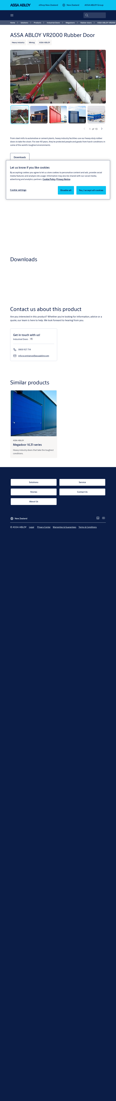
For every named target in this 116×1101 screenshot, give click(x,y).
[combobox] (94, 15)
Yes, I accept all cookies (91, 190)
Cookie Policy (49, 179)
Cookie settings (18, 190)
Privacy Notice (63, 179)
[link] (48, 5)
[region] (58, 180)
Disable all (65, 190)
